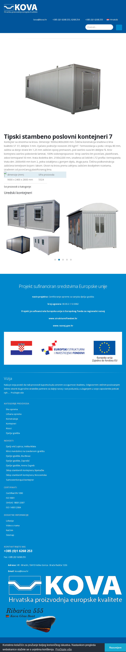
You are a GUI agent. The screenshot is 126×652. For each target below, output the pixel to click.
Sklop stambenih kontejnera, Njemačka (25, 470)
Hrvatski (114, 19)
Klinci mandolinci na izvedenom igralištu (25, 451)
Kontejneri (11, 423)
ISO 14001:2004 (13, 507)
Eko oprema (12, 409)
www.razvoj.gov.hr (63, 325)
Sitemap (10, 535)
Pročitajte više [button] (63, 649)
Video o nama (13, 525)
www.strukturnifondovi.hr (63, 318)
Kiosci (9, 428)
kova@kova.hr (21, 571)
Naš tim (9, 530)
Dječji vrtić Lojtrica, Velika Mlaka (21, 446)
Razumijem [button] (115, 647)
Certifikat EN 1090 (14, 493)
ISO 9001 (10, 498)
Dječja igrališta (13, 433)
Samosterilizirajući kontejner (20, 479)
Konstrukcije (12, 418)
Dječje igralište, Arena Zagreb (20, 465)
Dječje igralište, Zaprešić (18, 460)
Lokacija (10, 520)
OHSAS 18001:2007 (15, 502)
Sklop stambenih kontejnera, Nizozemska (26, 475)
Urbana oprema (13, 414)
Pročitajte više (17, 392)
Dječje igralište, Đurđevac (18, 456)
